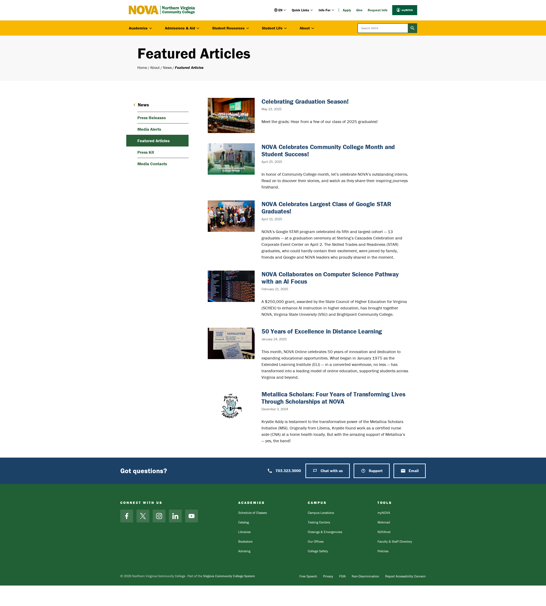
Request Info (378, 10)
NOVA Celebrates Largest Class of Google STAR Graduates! (326, 207)
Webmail (384, 522)
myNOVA (407, 10)
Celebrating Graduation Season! (305, 101)
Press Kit (145, 152)
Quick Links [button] (300, 10)
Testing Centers (319, 522)
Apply (347, 10)
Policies (383, 551)
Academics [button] (138, 28)
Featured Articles (153, 140)
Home (142, 67)
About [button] (305, 28)
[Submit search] (412, 28)
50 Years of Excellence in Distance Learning (321, 331)
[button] (280, 10)
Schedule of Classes (252, 512)
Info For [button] (325, 10)
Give (359, 10)
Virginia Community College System (229, 576)
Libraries (244, 532)
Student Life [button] (272, 28)
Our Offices (316, 541)
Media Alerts (149, 129)
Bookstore (245, 541)
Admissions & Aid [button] (180, 28)
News (167, 67)
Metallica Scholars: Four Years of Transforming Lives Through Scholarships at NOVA (333, 397)
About (155, 67)
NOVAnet (384, 532)
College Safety (318, 551)
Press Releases (151, 117)
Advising (244, 551)
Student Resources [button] (228, 28)
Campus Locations (321, 512)
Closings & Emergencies (325, 532)
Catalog (243, 522)
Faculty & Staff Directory (395, 541)
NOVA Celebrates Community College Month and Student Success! (328, 150)
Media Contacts (152, 163)
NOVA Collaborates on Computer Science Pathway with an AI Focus (329, 277)
